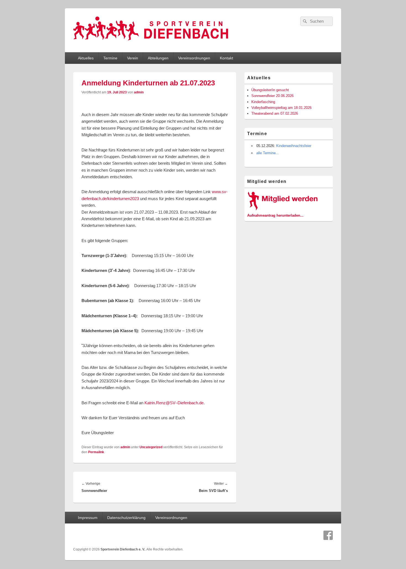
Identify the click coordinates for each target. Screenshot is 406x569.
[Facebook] (328, 535)
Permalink (96, 452)
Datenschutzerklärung (126, 517)
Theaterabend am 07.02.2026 (274, 113)
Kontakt (226, 58)
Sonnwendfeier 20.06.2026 (272, 96)
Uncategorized (150, 447)
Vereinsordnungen (194, 58)
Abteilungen (158, 58)
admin (139, 92)
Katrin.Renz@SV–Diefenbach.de (174, 402)
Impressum (87, 517)
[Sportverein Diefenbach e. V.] (150, 42)
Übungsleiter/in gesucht (270, 90)
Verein (132, 58)
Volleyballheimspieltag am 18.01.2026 (281, 108)
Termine (110, 58)
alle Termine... (267, 153)
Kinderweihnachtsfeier (293, 146)
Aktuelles (86, 58)
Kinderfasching (263, 102)
